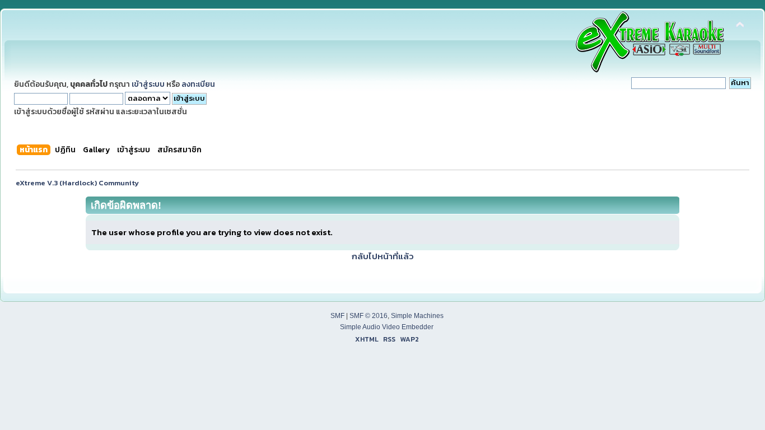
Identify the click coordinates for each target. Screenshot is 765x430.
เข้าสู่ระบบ (148, 84)
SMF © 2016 (368, 316)
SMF (337, 316)
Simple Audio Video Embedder (386, 327)
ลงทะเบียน (198, 84)
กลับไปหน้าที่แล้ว (383, 256)
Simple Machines (417, 316)
